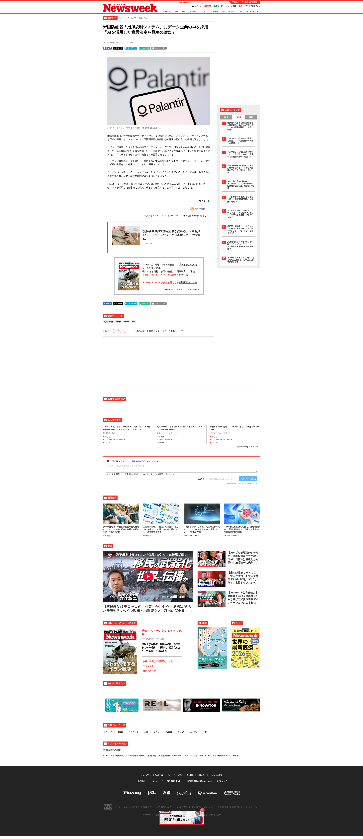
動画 (240, 6)
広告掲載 (190, 775)
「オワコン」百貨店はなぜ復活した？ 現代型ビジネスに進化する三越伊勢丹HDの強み (240, 154)
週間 (251, 117)
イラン (156, 732)
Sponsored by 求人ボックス (248, 446)
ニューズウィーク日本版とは (152, 775)
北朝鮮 (120, 732)
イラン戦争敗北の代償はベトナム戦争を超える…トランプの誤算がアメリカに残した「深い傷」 (240, 168)
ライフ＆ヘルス (228, 12)
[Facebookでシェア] (107, 48)
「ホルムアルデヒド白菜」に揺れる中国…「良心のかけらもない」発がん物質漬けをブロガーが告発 (240, 213)
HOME (106, 331)
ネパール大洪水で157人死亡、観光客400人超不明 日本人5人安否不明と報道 (240, 260)
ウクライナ (134, 732)
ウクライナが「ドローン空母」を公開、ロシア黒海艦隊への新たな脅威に (240, 140)
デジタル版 (148, 666)
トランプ (108, 732)
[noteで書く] (144, 48)
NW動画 (168, 732)
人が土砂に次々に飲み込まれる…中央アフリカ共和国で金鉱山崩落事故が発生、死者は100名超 (240, 184)
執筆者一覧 (218, 6)
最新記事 (207, 6)
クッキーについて (156, 781)
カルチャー (214, 12)
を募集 (235, 755)
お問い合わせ (203, 775)
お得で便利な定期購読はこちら (158, 661)
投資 (205, 732)
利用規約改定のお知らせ (113, 750)
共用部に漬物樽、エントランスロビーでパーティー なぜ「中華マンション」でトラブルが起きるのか (240, 229)
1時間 (226, 117)
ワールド (166, 12)
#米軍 (140, 18)
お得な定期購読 (251, 2)
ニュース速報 (231, 6)
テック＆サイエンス (197, 12)
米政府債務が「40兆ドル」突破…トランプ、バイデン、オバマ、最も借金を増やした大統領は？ (240, 245)
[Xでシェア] (118, 48)
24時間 (238, 117)
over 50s (193, 732)
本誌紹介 (235, 2)
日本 (184, 12)
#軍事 (133, 18)
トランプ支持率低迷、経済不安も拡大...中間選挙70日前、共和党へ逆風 (240, 199)
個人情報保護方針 (174, 781)
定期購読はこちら (188, 282)
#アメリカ (125, 18)
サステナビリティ (253, 12)
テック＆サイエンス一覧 (118, 331)
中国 (146, 732)
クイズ (181, 732)
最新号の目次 (149, 671)
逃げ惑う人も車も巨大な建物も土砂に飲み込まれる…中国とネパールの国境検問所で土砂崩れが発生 (240, 126)
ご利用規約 (140, 781)
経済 (176, 12)
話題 (240, 12)
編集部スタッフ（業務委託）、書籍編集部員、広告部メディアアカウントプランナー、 (169, 755)
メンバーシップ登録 (175, 775)
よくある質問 (217, 775)
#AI (145, 18)
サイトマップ (221, 781)
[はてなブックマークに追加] (131, 48)
